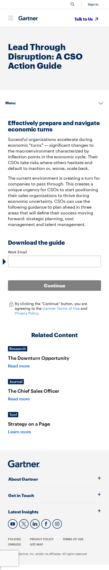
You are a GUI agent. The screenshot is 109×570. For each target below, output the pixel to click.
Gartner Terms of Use (62, 308)
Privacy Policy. (27, 313)
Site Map (36, 544)
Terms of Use (73, 539)
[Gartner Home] (28, 18)
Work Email (17, 252)
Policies (14, 539)
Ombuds (14, 544)
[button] (92, 4)
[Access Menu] (10, 18)
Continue (54, 285)
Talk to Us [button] (84, 19)
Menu (10, 103)
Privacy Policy (42, 539)
